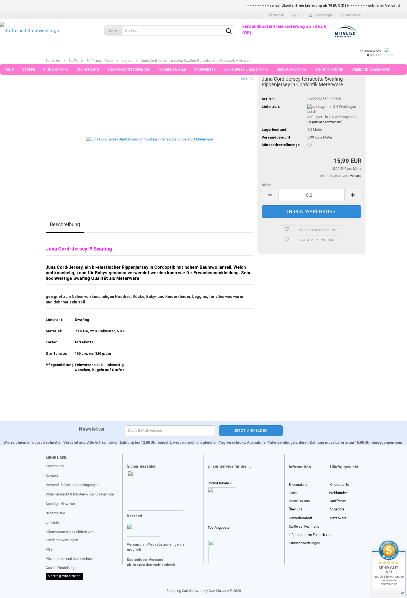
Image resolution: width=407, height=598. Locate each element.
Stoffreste (204, 69)
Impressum (55, 466)
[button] (296, 15)
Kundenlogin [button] (322, 15)
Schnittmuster (329, 69)
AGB (49, 549)
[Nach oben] (15, 589)
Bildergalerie (55, 513)
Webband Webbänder (371, 69)
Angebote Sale (172, 69)
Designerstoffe (291, 69)
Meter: (267, 185)
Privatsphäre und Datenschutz (69, 559)
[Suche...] (228, 31)
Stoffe (28, 69)
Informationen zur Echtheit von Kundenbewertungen (69, 536)
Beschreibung (65, 224)
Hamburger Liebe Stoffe (246, 69)
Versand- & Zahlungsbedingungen (72, 485)
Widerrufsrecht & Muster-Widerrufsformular (80, 494)
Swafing (247, 78)
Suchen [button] (278, 15)
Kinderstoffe (55, 69)
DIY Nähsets (88, 69)
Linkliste (52, 522)
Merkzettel (352, 15)
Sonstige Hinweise (60, 504)
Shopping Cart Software (185, 591)
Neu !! (9, 69)
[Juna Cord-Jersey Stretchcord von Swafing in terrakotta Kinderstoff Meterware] (149, 138)
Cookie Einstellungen (62, 568)
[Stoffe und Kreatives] (48, 30)
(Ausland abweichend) (327, 122)
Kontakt (52, 475)
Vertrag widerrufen (64, 576)
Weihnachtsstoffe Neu (128, 69)
